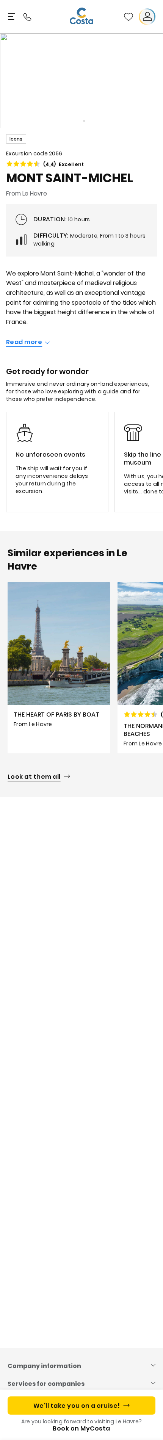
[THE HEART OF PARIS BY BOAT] (59, 667)
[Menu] (12, 16)
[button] (128, 16)
